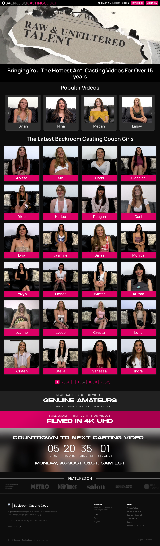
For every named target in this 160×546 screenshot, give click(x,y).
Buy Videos (137, 3)
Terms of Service (134, 511)
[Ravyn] (21, 276)
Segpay (97, 521)
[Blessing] (138, 160)
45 (96, 382)
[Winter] (99, 276)
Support (140, 540)
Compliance (132, 518)
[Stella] (60, 353)
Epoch (96, 518)
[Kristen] (21, 353)
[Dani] (138, 199)
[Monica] (138, 237)
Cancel (130, 522)
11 (90, 382)
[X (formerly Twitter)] (20, 526)
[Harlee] (60, 199)
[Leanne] (21, 314)
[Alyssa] (21, 160)
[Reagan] (99, 199)
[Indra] (138, 353)
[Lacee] (60, 314)
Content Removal (134, 515)
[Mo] (60, 160)
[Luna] (138, 314)
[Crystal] (99, 314)
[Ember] (60, 276)
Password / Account (135, 525)
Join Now (152, 3)
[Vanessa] (99, 353)
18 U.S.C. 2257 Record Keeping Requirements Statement (28, 520)
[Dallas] (99, 237)
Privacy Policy (132, 508)
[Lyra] (21, 237)
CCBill (96, 514)
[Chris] (99, 160)
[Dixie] (21, 199)
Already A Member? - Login (113, 3)
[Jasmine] (60, 237)
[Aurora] (138, 276)
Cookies (149, 540)
